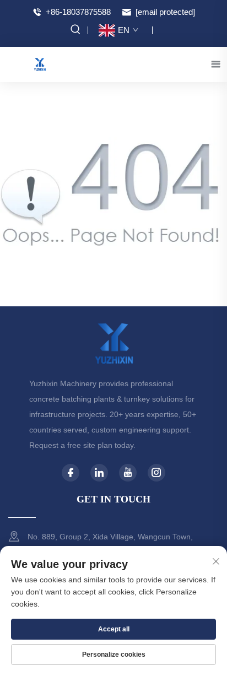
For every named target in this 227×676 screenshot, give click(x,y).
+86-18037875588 (77, 12)
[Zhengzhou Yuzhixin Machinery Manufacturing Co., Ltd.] (40, 63)
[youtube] (128, 473)
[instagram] (156, 473)
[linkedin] (99, 473)
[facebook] (70, 473)
